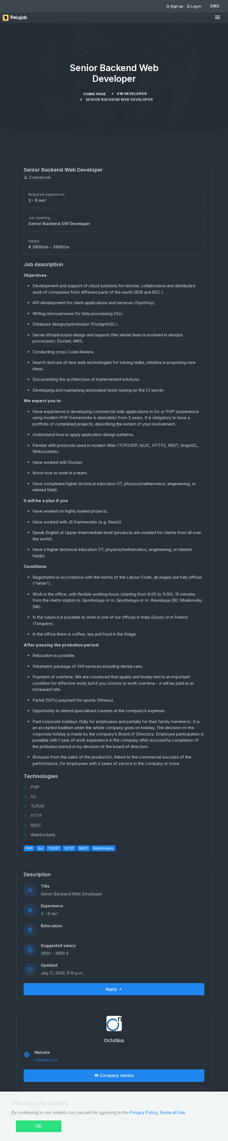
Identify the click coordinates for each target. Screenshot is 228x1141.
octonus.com (46, 1059)
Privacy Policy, (145, 1112)
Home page (94, 94)
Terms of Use (172, 1112)
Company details (116, 1075)
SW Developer (132, 93)
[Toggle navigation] (217, 17)
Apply (112, 989)
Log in (195, 6)
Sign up (176, 6)
